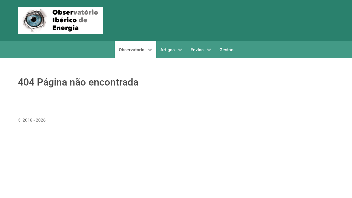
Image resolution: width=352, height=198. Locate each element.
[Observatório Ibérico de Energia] (60, 20)
